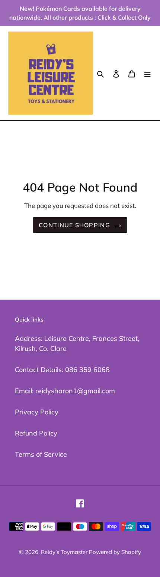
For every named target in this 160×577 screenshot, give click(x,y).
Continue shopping (74, 225)
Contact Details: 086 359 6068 (62, 369)
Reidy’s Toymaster (65, 551)
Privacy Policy (36, 412)
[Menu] (147, 73)
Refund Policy (36, 433)
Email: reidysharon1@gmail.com (65, 391)
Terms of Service (41, 454)
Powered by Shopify (115, 551)
